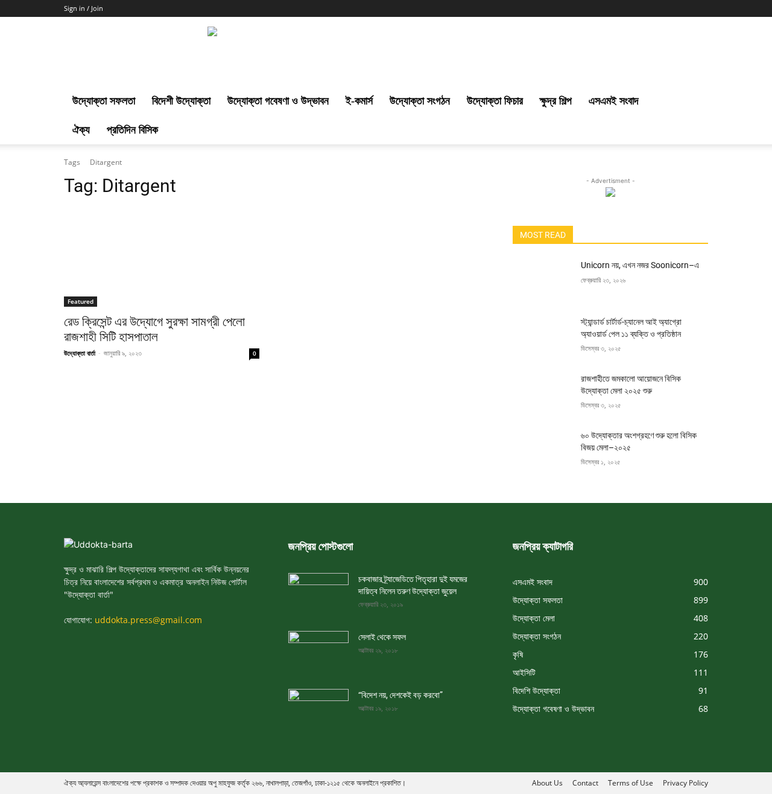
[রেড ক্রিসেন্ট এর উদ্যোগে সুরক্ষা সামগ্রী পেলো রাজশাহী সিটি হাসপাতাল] (161, 258)
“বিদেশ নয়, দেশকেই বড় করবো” (400, 695)
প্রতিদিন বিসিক (132, 130)
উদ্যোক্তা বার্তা (79, 352)
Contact (585, 783)
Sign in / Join (83, 8)
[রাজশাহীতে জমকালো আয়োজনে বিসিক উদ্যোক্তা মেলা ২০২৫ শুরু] (542, 393)
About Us (547, 783)
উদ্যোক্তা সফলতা (103, 101)
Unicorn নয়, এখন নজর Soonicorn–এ (640, 265)
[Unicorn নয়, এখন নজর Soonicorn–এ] (542, 280)
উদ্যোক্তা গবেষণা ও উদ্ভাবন (278, 101)
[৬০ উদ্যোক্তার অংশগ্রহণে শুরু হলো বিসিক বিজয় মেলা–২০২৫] (542, 450)
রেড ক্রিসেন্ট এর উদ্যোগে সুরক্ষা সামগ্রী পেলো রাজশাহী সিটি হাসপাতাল (154, 329)
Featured (80, 301)
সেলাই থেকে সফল (382, 637)
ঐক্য (81, 130)
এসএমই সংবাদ (614, 101)
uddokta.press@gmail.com (148, 620)
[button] (693, 101)
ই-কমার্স (359, 101)
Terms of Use (630, 783)
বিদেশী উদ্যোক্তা (181, 101)
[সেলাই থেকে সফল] (318, 648)
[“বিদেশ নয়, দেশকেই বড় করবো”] (318, 706)
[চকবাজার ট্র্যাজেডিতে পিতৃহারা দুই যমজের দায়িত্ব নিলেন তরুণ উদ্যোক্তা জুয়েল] (318, 590)
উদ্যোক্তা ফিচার (495, 101)
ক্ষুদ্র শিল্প (556, 101)
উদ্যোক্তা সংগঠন (420, 101)
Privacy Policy (685, 783)
